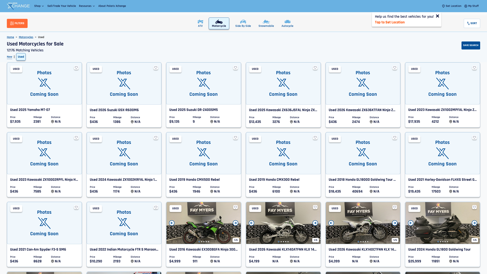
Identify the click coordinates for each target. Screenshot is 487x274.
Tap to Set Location (390, 22)
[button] (39, 6)
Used (21, 57)
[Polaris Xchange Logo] (18, 6)
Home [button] (10, 37)
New (9, 57)
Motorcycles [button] (26, 37)
